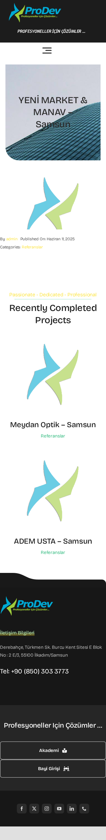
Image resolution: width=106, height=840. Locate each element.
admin (12, 238)
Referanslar (32, 247)
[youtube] (59, 808)
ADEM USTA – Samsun (53, 541)
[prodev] (35, 5)
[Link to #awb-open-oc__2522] (47, 50)
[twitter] (34, 808)
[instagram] (47, 808)
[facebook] (22, 808)
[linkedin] (72, 808)
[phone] (84, 808)
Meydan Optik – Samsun (53, 424)
